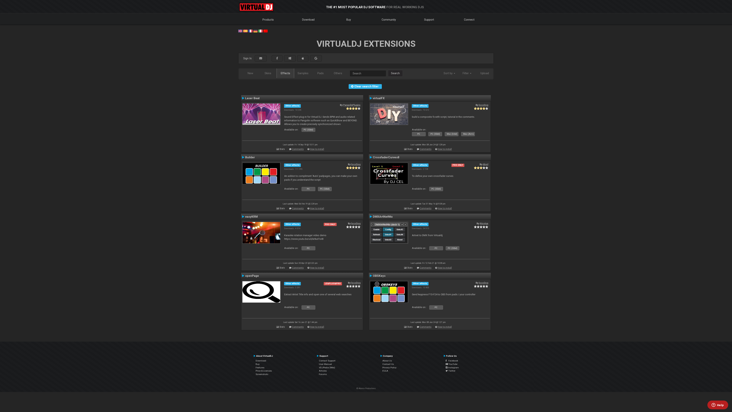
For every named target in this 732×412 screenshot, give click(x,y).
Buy (348, 19)
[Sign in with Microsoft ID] (290, 58)
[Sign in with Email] (261, 58)
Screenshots (262, 374)
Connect (469, 19)
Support (429, 19)
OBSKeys (379, 276)
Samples (303, 73)
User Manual (325, 364)
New (250, 73)
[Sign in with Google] (316, 58)
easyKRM (251, 216)
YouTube (452, 364)
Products (268, 19)
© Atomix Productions (366, 388)
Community (389, 19)
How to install (317, 149)
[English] (240, 30)
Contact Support (327, 360)
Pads (320, 73)
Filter (466, 73)
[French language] (250, 30)
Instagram (453, 367)
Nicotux (484, 223)
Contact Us (388, 364)
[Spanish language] (245, 30)
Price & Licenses (264, 370)
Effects (285, 73)
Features (260, 367)
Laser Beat (252, 98)
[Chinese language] (265, 30)
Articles (323, 370)
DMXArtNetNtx (383, 216)
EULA (385, 370)
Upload (484, 73)
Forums (323, 374)
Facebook (452, 360)
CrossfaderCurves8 (386, 157)
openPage (252, 276)
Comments (298, 149)
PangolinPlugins (351, 105)
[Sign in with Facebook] (277, 58)
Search (395, 73)
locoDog (483, 105)
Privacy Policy (389, 367)
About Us (387, 360)
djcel (485, 164)
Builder (250, 157)
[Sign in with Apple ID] (302, 58)
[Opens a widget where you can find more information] (717, 405)
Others (338, 73)
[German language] (255, 30)
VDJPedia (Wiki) (327, 367)
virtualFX (379, 98)
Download (308, 19)
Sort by (448, 73)
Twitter (451, 370)
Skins (268, 73)
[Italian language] (260, 30)
